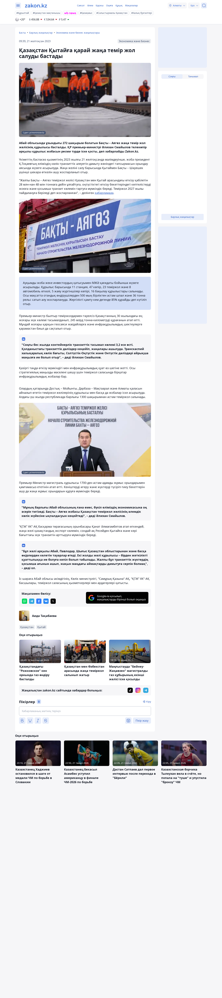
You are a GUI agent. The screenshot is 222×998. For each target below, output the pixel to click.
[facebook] (39, 601)
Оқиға (109, 5)
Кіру (148, 701)
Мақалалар (131, 5)
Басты (22, 32)
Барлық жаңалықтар (41, 32)
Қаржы (100, 5)
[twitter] (53, 601)
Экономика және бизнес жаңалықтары (78, 32)
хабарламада (104, 193)
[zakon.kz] (36, 5)
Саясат (81, 5)
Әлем (90, 5)
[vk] (46, 601)
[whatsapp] (24, 601)
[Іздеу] (204, 5)
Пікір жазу (142, 720)
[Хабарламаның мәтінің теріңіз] (85, 711)
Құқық (119, 5)
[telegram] (32, 601)
